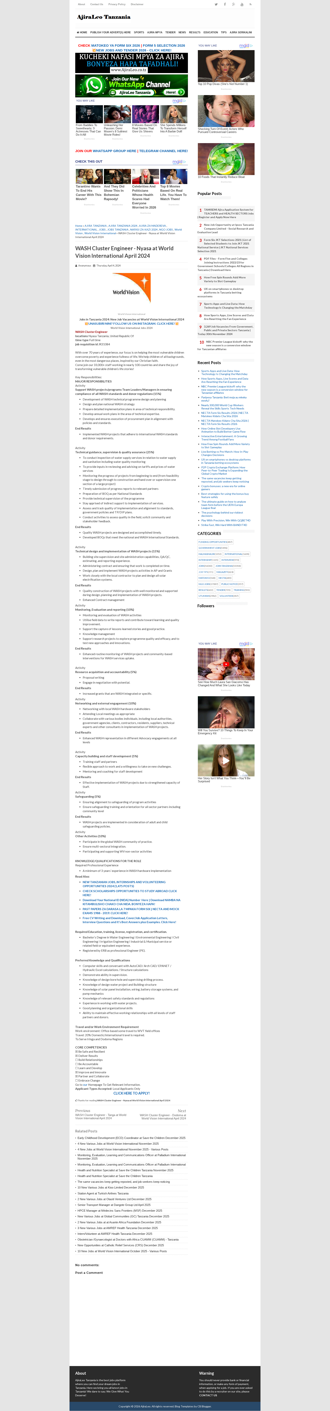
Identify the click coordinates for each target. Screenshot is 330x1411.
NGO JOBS (166, 229)
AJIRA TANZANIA (96, 225)
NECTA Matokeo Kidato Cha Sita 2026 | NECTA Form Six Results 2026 (225, 422)
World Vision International (100, 233)
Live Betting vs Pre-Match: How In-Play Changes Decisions (224, 453)
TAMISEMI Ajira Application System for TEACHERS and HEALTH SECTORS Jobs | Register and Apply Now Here (225, 213)
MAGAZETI (222, 572)
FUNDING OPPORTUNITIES (213, 542)
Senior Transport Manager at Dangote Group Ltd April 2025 (114, 1204)
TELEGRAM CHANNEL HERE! (163, 151)
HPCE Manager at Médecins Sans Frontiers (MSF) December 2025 (120, 1210)
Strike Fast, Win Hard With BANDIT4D (224, 525)
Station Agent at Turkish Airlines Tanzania (103, 1193)
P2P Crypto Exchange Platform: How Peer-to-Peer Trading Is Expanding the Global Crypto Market (224, 470)
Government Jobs (210, 548)
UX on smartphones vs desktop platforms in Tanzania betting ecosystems (220, 292)
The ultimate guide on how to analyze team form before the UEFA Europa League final (223, 505)
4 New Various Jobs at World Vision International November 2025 (118, 1143)
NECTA (222, 578)
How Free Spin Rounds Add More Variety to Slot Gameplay (225, 279)
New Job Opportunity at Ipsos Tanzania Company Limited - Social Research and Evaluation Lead (225, 228)
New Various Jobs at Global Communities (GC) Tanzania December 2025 (123, 1216)
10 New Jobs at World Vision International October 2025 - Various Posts (122, 1251)
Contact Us (96, 4)
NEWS (182, 32)
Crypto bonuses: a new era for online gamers (223, 487)
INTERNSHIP (205, 560)
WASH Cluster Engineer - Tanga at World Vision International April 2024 (100, 1116)
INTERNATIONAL (86, 229)
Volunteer (226, 596)
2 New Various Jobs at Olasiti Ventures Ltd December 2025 (114, 1199)
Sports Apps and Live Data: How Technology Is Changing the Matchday (228, 305)
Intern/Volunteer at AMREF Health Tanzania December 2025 (115, 1233)
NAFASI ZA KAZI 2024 (144, 229)
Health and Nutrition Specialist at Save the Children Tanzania (115, 1176)
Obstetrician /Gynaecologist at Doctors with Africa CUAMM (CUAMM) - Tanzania (128, 1239)
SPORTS (139, 32)
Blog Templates (184, 1406)
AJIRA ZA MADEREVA (152, 225)
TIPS (224, 32)
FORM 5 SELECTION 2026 (164, 45)
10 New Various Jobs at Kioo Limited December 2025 (111, 1187)
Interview (228, 560)
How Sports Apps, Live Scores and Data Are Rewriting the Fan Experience (229, 317)
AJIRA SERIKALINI (241, 32)
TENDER (170, 32)
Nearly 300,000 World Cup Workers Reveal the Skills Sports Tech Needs (222, 406)
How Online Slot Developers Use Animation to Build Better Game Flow (223, 430)
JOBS (102, 229)
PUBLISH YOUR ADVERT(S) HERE (110, 32)
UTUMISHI (204, 596)
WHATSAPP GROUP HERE (114, 151)
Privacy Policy (116, 4)
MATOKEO (204, 578)
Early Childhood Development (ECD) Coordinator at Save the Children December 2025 (131, 1138)
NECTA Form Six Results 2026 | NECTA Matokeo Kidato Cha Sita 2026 (224, 414)
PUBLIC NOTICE (229, 584)
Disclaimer (137, 4)
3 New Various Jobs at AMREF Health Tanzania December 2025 (118, 1228)
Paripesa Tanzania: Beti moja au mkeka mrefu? (224, 399)
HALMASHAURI (207, 554)
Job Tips (203, 572)
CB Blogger (204, 1406)
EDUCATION (211, 32)
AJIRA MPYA (154, 32)
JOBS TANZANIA (118, 229)
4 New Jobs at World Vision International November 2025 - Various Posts (123, 1149)
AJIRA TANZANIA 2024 (122, 225)
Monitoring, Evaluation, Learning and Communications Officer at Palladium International (132, 1164)
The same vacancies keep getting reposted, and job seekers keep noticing (124, 1181)
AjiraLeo (145, 1406)
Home (83, 32)
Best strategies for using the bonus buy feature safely (225, 495)
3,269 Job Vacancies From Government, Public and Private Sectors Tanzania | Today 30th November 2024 (225, 330)
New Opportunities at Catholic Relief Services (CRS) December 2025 (121, 1245)
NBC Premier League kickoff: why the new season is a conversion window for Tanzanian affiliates (225, 345)
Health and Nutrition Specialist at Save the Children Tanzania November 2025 (125, 1170)
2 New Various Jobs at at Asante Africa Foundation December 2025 (119, 1222)
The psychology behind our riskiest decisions (222, 514)
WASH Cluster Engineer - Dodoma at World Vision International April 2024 (163, 1116)
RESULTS (195, 32)
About (81, 4)
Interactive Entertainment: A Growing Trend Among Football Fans (224, 437)
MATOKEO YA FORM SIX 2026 (115, 45)
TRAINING (239, 590)
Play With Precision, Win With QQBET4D (226, 520)
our (85, 1084)
